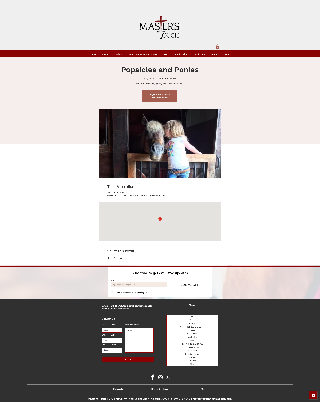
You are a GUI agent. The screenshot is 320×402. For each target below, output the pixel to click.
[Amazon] (168, 377)
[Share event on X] (115, 258)
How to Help (192, 337)
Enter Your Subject (109, 345)
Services (192, 324)
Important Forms (192, 354)
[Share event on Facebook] (108, 258)
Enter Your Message (132, 325)
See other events (160, 97)
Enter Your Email (108, 335)
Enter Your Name (108, 325)
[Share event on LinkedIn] (121, 258)
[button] (217, 46)
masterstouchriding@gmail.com (212, 398)
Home (192, 317)
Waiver (192, 357)
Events (192, 330)
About (192, 320)
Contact (192, 341)
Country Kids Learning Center (192, 327)
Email (113, 280)
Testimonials (192, 351)
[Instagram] (160, 377)
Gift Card (192, 361)
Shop (192, 364)
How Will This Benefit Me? (192, 344)
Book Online (192, 334)
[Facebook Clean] (153, 377)
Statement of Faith (192, 347)
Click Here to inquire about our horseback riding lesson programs (127, 307)
